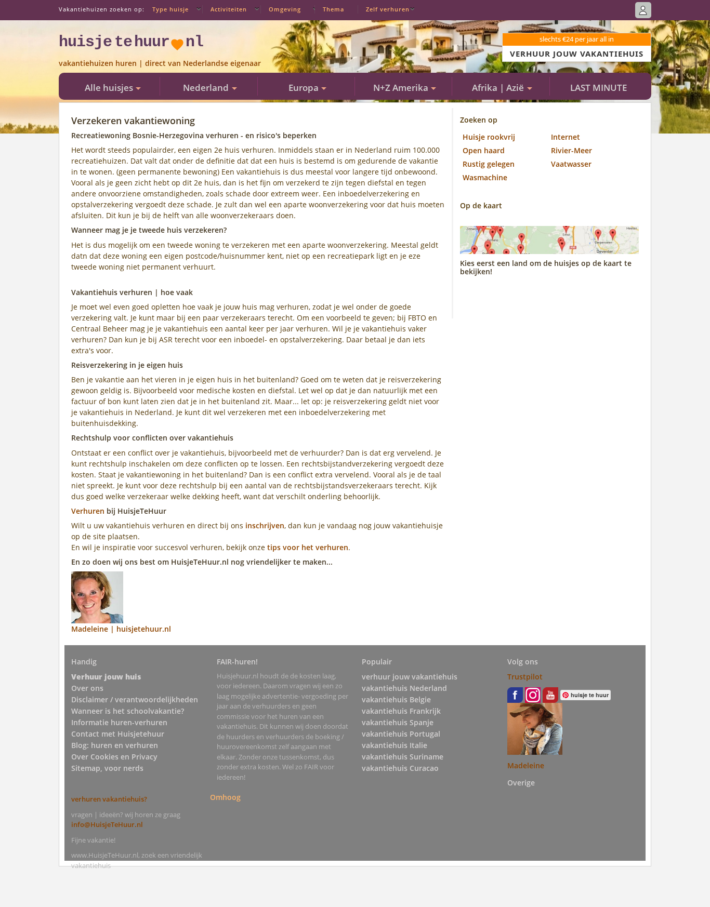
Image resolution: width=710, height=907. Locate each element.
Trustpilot (525, 677)
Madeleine (525, 765)
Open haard (484, 150)
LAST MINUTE (598, 88)
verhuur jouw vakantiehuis (409, 677)
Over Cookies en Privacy (114, 757)
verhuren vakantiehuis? (109, 799)
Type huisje (170, 9)
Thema (333, 9)
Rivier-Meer (571, 150)
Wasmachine (485, 177)
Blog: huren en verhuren (114, 745)
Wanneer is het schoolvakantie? (127, 711)
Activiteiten (229, 9)
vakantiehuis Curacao (400, 768)
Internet (565, 137)
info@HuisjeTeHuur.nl (107, 824)
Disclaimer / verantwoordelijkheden (134, 699)
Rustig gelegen (489, 164)
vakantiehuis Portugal (401, 734)
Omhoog (225, 797)
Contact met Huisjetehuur (117, 734)
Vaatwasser (571, 164)
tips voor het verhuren (307, 547)
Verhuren (87, 511)
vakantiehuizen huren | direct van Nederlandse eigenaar (160, 63)
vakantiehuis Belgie (396, 699)
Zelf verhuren (388, 9)
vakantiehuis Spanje (397, 722)
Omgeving (285, 9)
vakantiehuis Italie (394, 745)
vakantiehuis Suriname (402, 757)
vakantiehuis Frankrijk (401, 711)
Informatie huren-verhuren (119, 722)
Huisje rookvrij (489, 137)
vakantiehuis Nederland (404, 688)
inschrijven (264, 525)
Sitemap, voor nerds (107, 768)
